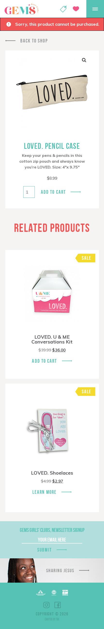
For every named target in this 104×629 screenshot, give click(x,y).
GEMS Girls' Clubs (21, 9)
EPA (65, 592)
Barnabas (40, 592)
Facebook (57, 605)
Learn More (44, 492)
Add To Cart (44, 360)
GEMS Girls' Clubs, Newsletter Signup (52, 530)
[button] (84, 60)
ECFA (54, 593)
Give (76, 9)
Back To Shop (34, 40)
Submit (44, 549)
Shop (63, 9)
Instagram (46, 605)
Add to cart (53, 191)
